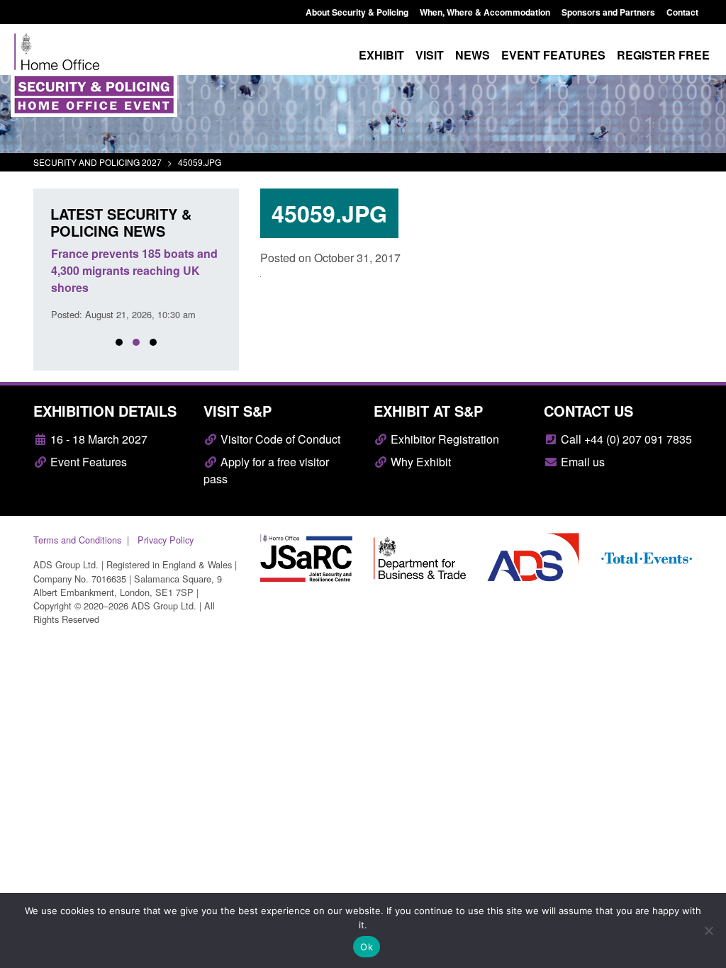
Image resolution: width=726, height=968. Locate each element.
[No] (708, 930)
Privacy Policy (166, 539)
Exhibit (381, 55)
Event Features (87, 462)
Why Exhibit (419, 462)
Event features (553, 55)
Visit (429, 55)
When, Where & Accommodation (485, 12)
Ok (366, 946)
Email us (581, 462)
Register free (663, 55)
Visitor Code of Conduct (279, 439)
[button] (119, 342)
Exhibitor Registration (443, 439)
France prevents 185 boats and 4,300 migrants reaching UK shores (134, 270)
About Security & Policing (357, 12)
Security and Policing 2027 (97, 162)
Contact (682, 12)
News (472, 55)
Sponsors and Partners (608, 12)
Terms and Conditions (77, 539)
